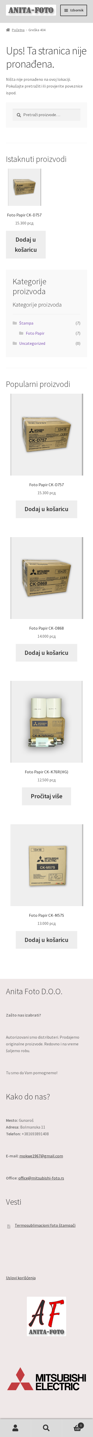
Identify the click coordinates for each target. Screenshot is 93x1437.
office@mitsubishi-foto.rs (41, 1178)
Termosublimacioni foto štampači (45, 1225)
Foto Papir (35, 333)
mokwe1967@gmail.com (41, 1155)
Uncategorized (32, 343)
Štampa (26, 323)
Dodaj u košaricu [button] (26, 244)
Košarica (72, 1423)
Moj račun (15, 1428)
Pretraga (46, 1428)
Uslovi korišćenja (21, 1277)
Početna (18, 30)
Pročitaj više (47, 796)
